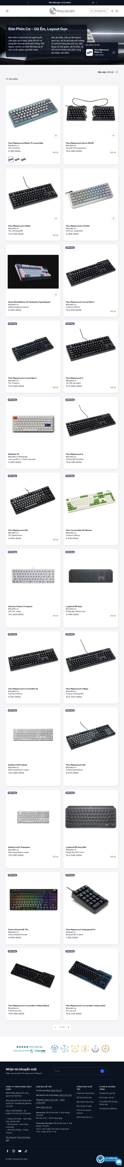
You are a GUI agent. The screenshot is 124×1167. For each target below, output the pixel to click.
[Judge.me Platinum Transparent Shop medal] (65, 1049)
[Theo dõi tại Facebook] (7, 1151)
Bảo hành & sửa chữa (85, 1102)
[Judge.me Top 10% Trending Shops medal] (105, 1049)
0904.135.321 (56, 1090)
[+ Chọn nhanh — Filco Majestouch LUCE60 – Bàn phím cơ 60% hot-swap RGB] (113, 218)
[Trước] (27, 2)
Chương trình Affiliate (108, 1109)
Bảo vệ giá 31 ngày (84, 1106)
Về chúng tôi (11, 1137)
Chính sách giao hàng (85, 1093)
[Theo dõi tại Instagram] (13, 1151)
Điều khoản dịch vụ (84, 1117)
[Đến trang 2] (68, 1027)
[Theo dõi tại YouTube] (19, 1151)
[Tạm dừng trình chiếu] (93, 2)
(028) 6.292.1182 (51, 1100)
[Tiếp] (96, 2)
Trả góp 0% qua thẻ (107, 1093)
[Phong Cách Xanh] (62, 11)
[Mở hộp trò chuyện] (118, 1162)
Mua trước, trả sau (106, 1097)
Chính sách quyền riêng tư (84, 1111)
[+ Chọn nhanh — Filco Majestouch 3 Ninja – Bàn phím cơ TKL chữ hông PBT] (56, 218)
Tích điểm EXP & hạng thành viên (108, 1103)
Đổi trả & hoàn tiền (84, 1097)
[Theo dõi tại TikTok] (26, 1151)
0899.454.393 (65, 1095)
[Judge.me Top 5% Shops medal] (95, 1049)
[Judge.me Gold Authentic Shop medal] (75, 1049)
